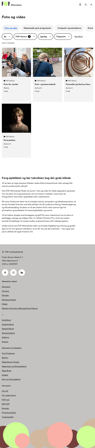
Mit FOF (6, 404)
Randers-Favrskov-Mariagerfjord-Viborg (20, 308)
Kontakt (5, 408)
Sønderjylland (8, 328)
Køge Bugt (6, 370)
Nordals (5, 295)
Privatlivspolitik (9, 412)
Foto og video (11, 28)
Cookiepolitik (8, 417)
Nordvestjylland (9, 299)
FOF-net (6, 399)
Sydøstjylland (8, 324)
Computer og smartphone (69, 28)
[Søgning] (86, 4)
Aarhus (5, 341)
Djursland (6, 286)
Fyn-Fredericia (8, 353)
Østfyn (5, 357)
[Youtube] (13, 272)
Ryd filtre (79, 36)
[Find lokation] (80, 4)
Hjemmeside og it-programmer (37, 28)
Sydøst (5, 375)
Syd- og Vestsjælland (11, 379)
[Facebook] (5, 272)
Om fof (5, 391)
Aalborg (5, 337)
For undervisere (9, 395)
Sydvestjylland (8, 333)
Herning (5, 291)
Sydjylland (6, 320)
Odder (5, 304)
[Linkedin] (22, 272)
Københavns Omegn (10, 362)
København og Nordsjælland (14, 366)
